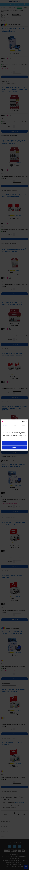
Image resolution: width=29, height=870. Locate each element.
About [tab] (23, 425)
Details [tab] (14, 425)
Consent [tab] (5, 425)
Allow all (14, 443)
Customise (13, 447)
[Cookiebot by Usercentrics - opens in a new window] (21, 421)
